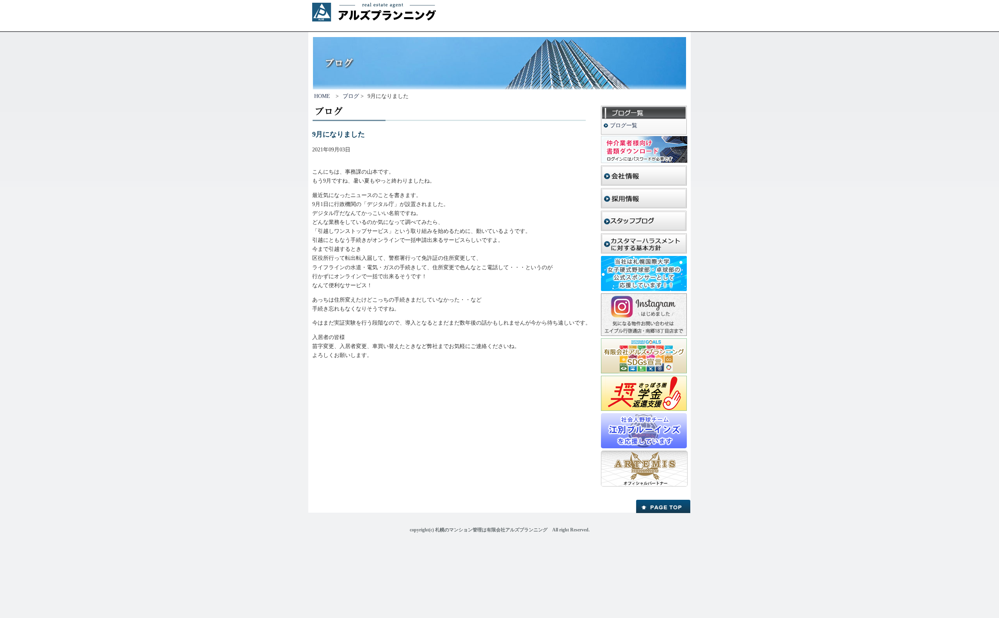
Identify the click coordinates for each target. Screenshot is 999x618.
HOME (322, 96)
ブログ (351, 96)
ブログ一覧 (623, 125)
